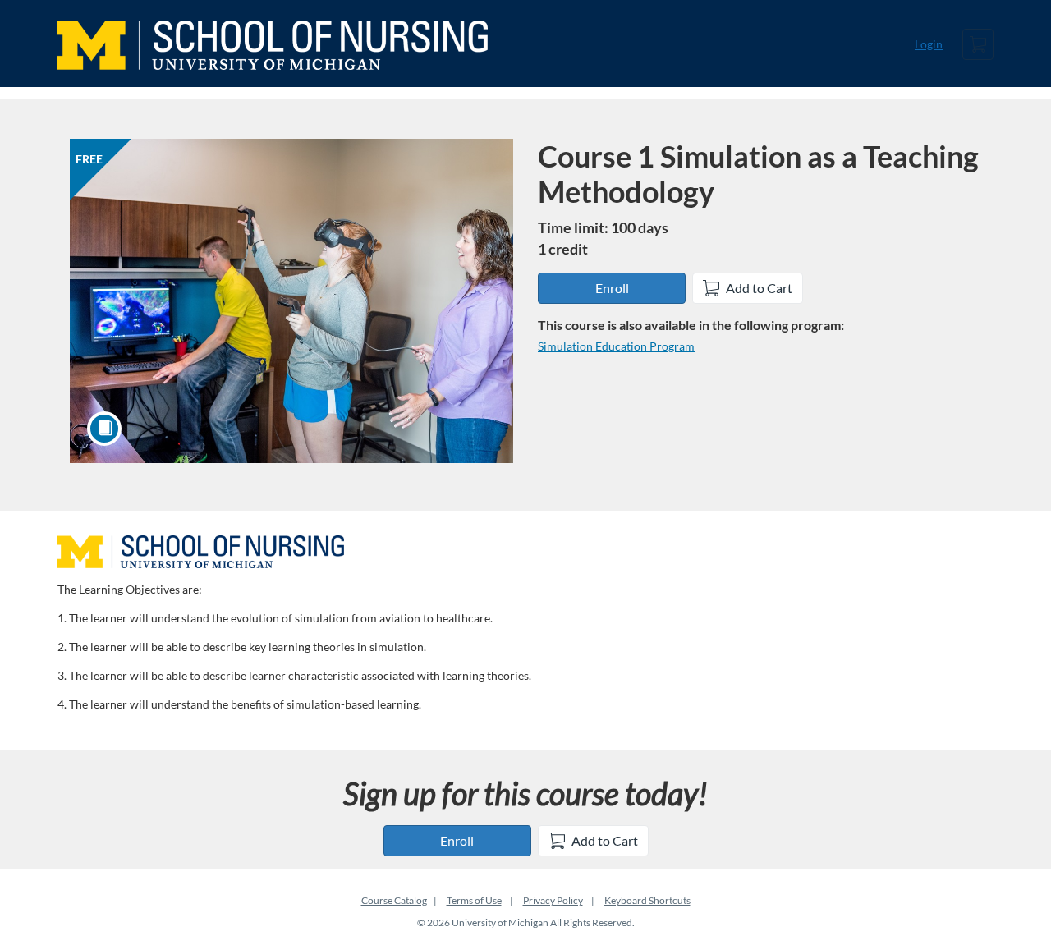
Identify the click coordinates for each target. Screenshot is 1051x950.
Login (929, 44)
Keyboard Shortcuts (647, 900)
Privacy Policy (553, 900)
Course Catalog (394, 900)
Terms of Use (474, 900)
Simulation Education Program (616, 346)
